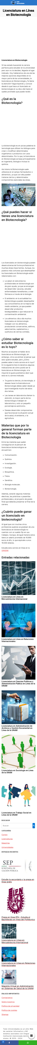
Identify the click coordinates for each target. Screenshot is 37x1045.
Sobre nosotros (8, 1002)
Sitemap (5, 1014)
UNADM (5, 550)
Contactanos (7, 998)
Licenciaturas (7, 839)
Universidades (7, 847)
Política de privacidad (10, 1006)
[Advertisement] (18, 39)
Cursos (4, 835)
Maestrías (6, 843)
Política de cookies (9, 1010)
